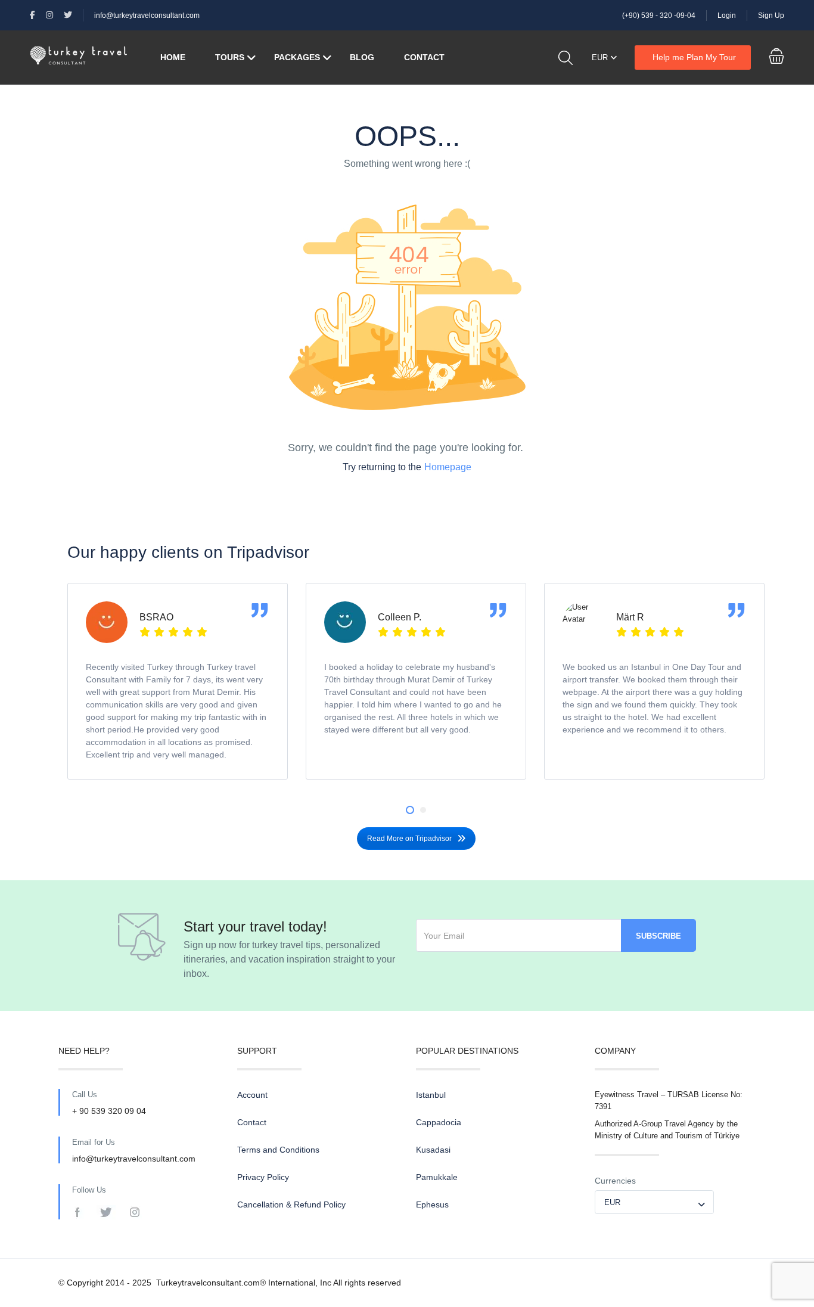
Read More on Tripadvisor (409, 838)
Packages (297, 57)
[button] (410, 810)
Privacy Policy (263, 1177)
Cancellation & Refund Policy (291, 1204)
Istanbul (431, 1095)
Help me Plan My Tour (694, 57)
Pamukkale (437, 1177)
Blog (362, 57)
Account (252, 1095)
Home (172, 57)
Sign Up (771, 15)
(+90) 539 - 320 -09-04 (658, 15)
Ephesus (432, 1204)
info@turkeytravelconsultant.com (147, 15)
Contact (424, 57)
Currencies (615, 1180)
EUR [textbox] (612, 1202)
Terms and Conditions (278, 1149)
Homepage (447, 467)
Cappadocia (438, 1122)
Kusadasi (433, 1149)
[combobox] (654, 1202)
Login (726, 15)
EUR (601, 57)
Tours (229, 57)
